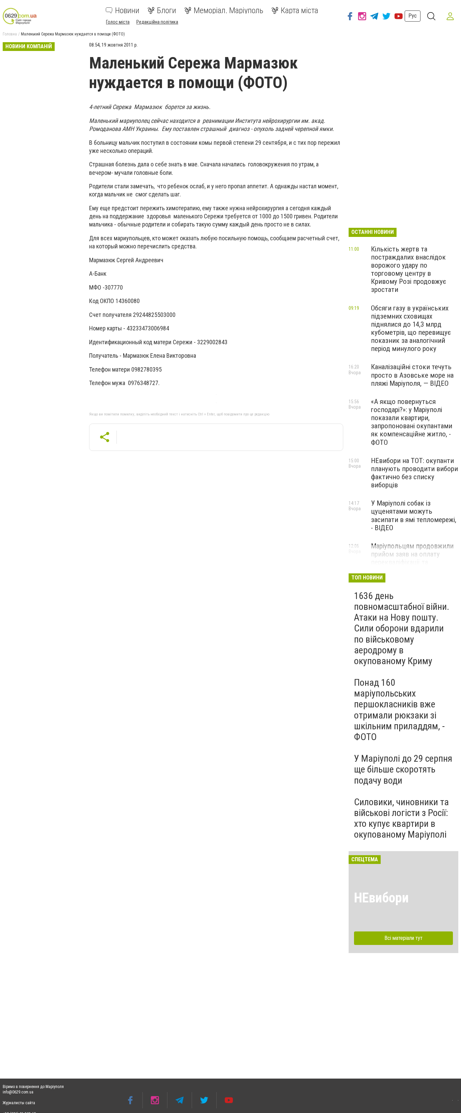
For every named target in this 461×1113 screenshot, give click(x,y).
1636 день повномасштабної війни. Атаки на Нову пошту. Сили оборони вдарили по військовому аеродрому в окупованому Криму (401, 628)
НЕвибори (381, 898)
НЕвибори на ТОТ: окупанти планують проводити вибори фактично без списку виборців (414, 473)
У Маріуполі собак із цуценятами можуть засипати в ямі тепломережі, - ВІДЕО (413, 515)
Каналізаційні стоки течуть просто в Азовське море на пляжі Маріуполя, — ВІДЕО (412, 375)
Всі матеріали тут (403, 938)
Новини (127, 10)
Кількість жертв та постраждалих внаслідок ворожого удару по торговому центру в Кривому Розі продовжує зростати (408, 269)
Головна (10, 34)
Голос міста (118, 22)
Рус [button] (412, 15)
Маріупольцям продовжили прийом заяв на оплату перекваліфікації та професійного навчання (412, 558)
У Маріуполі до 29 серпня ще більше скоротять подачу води (403, 769)
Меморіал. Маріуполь (228, 10)
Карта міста (299, 10)
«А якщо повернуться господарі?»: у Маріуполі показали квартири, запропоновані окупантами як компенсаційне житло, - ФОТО (411, 422)
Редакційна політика (157, 22)
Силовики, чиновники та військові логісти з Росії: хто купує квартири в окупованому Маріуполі (401, 818)
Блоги (166, 10)
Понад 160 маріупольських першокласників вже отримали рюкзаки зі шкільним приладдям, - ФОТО (399, 709)
